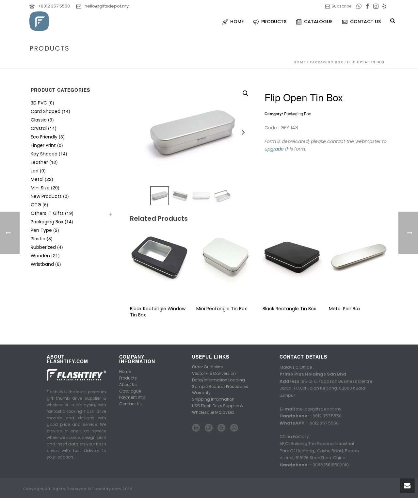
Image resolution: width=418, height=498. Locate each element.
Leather (39, 162)
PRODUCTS (273, 21)
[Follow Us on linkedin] (196, 428)
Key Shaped (44, 154)
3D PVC (39, 103)
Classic (39, 120)
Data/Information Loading (218, 380)
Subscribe (341, 6)
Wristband (42, 264)
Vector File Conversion (214, 373)
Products (128, 378)
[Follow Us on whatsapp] (234, 428)
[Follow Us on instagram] (209, 428)
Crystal (39, 128)
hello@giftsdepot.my (107, 6)
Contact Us (130, 404)
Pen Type (41, 230)
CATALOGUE (318, 21)
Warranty (201, 392)
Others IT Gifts (47, 213)
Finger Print (43, 145)
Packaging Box (326, 62)
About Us (128, 384)
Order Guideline (207, 367)
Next (243, 132)
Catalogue (130, 391)
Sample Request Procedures (220, 386)
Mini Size (40, 188)
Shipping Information (213, 399)
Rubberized (43, 247)
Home (300, 62)
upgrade (274, 149)
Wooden (40, 255)
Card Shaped (45, 111)
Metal (37, 179)
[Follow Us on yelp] (221, 428)
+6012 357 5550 (54, 6)
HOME (237, 21)
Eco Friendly (44, 137)
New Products (46, 196)
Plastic (38, 238)
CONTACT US (365, 21)
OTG (36, 204)
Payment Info (132, 397)
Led (35, 171)
